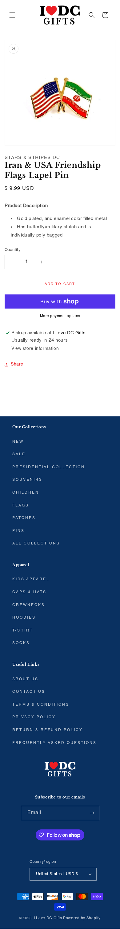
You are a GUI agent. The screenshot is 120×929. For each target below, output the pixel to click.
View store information (35, 349)
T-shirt (22, 630)
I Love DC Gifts (48, 918)
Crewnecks (28, 605)
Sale (19, 454)
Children (25, 493)
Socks (21, 643)
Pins (18, 531)
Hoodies (24, 618)
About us (25, 679)
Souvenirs (27, 480)
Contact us (28, 692)
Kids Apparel (31, 579)
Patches (24, 518)
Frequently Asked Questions (54, 743)
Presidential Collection (48, 467)
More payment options (60, 316)
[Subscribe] (92, 813)
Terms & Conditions (40, 705)
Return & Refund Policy (47, 730)
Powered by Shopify (82, 918)
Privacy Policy (34, 717)
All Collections (36, 543)
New (18, 442)
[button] (12, 15)
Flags (20, 505)
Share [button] (17, 364)
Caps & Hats (29, 592)
